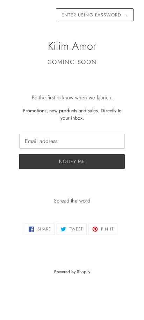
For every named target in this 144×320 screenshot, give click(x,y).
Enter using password (95, 15)
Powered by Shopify (72, 272)
